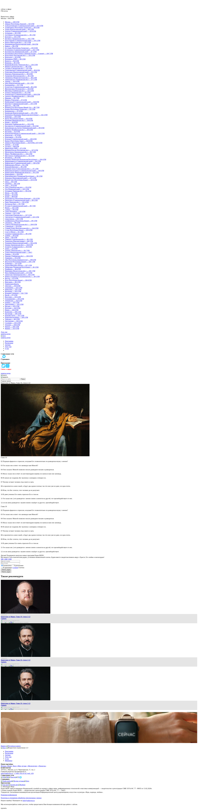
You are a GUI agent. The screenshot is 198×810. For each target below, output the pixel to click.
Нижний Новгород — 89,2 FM (16, 167)
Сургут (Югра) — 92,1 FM (14, 232)
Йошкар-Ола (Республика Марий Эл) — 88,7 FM (22, 107)
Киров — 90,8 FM (11, 122)
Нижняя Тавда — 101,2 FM (14, 315)
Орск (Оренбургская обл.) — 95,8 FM (18, 187)
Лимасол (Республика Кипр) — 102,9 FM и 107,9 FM (23, 143)
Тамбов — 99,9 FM (11, 235)
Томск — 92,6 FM (11, 248)
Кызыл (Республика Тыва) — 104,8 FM (18, 141)
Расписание (9, 343)
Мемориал (8, 760)
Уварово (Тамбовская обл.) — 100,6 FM (19, 256)
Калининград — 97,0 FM (14, 111)
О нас (7, 348)
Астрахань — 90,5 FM (13, 33)
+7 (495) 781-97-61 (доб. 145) (24, 773)
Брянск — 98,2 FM (11, 46)
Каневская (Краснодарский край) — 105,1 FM (21, 113)
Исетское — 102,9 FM (12, 308)
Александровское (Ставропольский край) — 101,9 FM (24, 26)
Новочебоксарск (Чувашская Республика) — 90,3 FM (23, 176)
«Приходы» (42, 766)
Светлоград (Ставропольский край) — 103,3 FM (22, 217)
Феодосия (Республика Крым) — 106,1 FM (20, 261)
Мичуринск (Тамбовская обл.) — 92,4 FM (19, 156)
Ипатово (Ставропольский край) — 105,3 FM (21, 104)
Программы (9, 341)
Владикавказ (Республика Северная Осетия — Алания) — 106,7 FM (29, 53)
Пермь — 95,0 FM (11, 195)
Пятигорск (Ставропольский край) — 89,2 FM (21, 200)
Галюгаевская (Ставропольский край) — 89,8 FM (22, 70)
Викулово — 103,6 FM (13, 297)
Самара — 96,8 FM (11, 209)
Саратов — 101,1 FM (12, 213)
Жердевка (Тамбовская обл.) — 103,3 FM (19, 91)
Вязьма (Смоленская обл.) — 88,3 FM (18, 66)
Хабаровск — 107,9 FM (13, 263)
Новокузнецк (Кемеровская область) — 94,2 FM (22, 172)
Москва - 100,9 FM (7, 18)
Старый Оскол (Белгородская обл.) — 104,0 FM (21, 228)
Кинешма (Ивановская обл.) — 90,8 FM (19, 120)
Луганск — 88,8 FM (12, 146)
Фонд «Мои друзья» (20, 766)
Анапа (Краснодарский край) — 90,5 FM (19, 29)
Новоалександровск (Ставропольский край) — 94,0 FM (24, 170)
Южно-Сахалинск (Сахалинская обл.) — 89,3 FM (22, 276)
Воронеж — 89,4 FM (12, 63)
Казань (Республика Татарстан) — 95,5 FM (20, 109)
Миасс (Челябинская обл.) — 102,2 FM (18, 154)
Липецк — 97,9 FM (12, 144)
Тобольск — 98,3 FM (12, 319)
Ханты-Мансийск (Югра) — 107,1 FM (18, 265)
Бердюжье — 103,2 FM (13, 291)
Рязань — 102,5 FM (11, 208)
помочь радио (6, 334)
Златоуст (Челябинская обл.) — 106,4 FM (19, 96)
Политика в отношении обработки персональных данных (21, 798)
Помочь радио (6, 569)
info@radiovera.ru (7, 773)
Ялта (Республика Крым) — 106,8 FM (18, 280)
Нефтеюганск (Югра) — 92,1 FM (16, 165)
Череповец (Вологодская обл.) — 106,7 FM (20, 271)
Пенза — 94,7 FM (11, 193)
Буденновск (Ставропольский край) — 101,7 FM (22, 50)
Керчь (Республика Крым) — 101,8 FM (18, 118)
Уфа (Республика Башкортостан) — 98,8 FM (20, 260)
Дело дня (4, 332)
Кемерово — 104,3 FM (13, 117)
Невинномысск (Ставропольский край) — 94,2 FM (23, 161)
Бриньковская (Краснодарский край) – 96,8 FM (21, 44)
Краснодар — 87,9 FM (13, 135)
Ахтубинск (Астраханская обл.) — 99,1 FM (20, 35)
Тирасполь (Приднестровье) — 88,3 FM (19, 241)
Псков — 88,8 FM (11, 196)
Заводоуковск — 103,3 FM (14, 304)
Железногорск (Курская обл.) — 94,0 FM (19, 89)
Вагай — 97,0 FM (11, 295)
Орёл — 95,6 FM (11, 185)
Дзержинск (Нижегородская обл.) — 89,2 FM (21, 78)
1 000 (5, 559)
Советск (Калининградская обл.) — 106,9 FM (21, 224)
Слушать (4, 615)
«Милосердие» (32, 766)
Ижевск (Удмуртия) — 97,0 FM (16, 100)
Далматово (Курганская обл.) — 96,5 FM (19, 76)
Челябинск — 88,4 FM (13, 269)
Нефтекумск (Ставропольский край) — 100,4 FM (22, 163)
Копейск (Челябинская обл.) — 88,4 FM (19, 130)
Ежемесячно (7, 565)
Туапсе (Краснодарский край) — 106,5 (18, 252)
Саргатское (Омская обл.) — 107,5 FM (18, 215)
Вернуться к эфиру (7, 16)
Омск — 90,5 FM (11, 182)
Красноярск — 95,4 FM (13, 137)
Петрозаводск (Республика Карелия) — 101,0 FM (22, 198)
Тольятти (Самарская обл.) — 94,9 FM (18, 247)
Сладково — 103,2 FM (13, 323)
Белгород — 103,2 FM (12, 37)
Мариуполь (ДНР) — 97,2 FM (15, 148)
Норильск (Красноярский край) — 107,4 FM (20, 178)
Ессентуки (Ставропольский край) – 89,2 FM (21, 87)
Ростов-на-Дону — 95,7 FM (14, 204)
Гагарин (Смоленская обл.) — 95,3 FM (18, 68)
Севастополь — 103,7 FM (14, 219)
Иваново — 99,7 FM (12, 98)
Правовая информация (9, 795)
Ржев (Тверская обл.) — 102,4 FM (17, 202)
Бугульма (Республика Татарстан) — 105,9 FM (21, 48)
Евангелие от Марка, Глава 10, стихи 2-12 (15, 617)
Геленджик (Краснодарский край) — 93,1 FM (21, 72)
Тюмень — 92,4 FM (12, 254)
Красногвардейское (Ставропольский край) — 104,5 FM (25, 133)
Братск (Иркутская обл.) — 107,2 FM (18, 42)
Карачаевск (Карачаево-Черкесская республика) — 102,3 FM (26, 115)
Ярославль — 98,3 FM (13, 282)
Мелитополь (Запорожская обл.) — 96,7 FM (20, 152)
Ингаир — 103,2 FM (12, 306)
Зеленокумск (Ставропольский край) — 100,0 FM (22, 94)
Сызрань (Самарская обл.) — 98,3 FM (18, 234)
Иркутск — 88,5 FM (12, 105)
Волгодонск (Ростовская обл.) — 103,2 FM (20, 55)
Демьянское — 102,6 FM (13, 301)
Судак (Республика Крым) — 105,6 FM (18, 230)
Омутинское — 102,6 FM (14, 321)
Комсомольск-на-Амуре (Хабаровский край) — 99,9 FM (24, 128)
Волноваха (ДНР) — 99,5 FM (15, 59)
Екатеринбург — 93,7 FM (14, 85)
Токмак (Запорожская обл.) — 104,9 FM (19, 245)
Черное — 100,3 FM (12, 327)
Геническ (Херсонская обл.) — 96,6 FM (19, 74)
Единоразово (18, 565)
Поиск (23, 379)
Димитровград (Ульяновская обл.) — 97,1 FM (21, 79)
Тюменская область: (12, 284)
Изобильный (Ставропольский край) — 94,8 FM (22, 102)
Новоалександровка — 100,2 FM (16, 317)
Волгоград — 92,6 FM (13, 57)
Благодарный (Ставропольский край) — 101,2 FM (22, 40)
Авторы (8, 345)
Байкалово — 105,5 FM (13, 289)
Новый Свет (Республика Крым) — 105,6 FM (21, 180)
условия (15, 567)
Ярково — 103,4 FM (12, 328)
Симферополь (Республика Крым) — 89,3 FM (21, 221)
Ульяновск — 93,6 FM (12, 258)
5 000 (10, 559)
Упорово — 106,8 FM (12, 325)
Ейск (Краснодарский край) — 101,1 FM (19, 83)
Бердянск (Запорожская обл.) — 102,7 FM (19, 39)
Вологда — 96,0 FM (12, 61)
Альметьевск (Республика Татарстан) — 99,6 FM (22, 27)
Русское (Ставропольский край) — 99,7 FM (20, 206)
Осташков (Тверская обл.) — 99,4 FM (18, 191)
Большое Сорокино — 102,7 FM (16, 293)
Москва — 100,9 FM (12, 22)
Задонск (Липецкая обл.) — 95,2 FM (17, 92)
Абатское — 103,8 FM (12, 286)
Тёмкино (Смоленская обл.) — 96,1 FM (19, 239)
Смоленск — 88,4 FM (12, 222)
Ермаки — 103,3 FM (12, 302)
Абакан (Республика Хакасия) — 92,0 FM (19, 24)
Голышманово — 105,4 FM (14, 299)
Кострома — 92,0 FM (12, 131)
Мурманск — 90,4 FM (12, 157)
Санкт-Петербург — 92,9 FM (15, 211)
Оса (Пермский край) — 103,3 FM (17, 189)
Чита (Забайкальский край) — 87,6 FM (18, 273)
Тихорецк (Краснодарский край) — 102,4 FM (21, 243)
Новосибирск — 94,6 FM (14, 174)
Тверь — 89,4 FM (11, 237)
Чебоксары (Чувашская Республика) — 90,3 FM (21, 267)
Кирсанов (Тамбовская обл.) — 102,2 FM (19, 124)
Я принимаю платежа (13, 567)
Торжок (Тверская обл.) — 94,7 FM (17, 250)
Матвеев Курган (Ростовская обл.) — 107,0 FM (21, 150)
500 (2, 559)
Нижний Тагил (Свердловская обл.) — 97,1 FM (21, 169)
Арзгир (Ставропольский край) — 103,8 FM (20, 31)
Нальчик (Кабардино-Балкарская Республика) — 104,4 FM (25, 159)
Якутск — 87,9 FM (11, 278)
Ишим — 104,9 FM (11, 310)
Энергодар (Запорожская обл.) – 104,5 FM (19, 275)
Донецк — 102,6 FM (12, 81)
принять (4, 808)
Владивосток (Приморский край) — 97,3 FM (21, 52)
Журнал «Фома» (6, 766)
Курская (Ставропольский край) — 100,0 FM (21, 139)
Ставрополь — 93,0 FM (13, 226)
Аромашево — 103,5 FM (13, 288)
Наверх (3, 746)
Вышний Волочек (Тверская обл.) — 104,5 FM (21, 65)
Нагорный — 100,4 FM (13, 314)
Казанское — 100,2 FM (13, 312)
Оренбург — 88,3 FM (12, 183)
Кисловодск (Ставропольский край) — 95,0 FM (21, 126)
